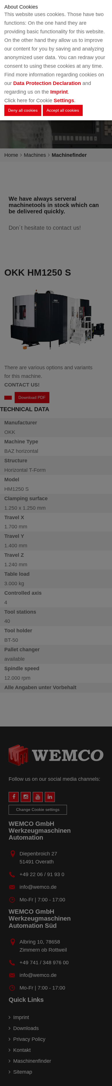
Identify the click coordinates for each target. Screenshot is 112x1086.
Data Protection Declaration (47, 83)
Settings (64, 100)
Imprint (59, 92)
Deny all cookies (23, 110)
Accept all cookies (63, 110)
